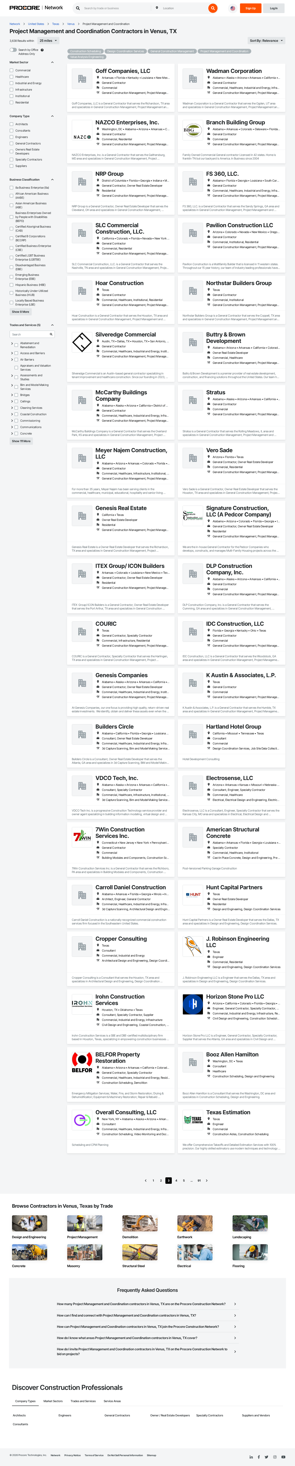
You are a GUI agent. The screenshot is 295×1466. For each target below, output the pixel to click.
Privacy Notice (72, 1455)
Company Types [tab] (25, 1401)
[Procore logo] (25, 8)
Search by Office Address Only (28, 51)
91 (199, 1180)
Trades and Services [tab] (83, 1401)
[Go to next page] (206, 1180)
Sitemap (151, 1455)
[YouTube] (283, 1457)
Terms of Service (94, 1455)
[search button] (213, 8)
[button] (11, 70)
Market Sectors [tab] (53, 1401)
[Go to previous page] (145, 1180)
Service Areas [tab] (112, 1401)
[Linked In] (251, 1457)
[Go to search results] (51, 334)
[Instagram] (275, 1457)
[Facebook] (259, 1457)
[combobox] (184, 8)
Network (54, 8)
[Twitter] (266, 1457)
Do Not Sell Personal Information (125, 1455)
